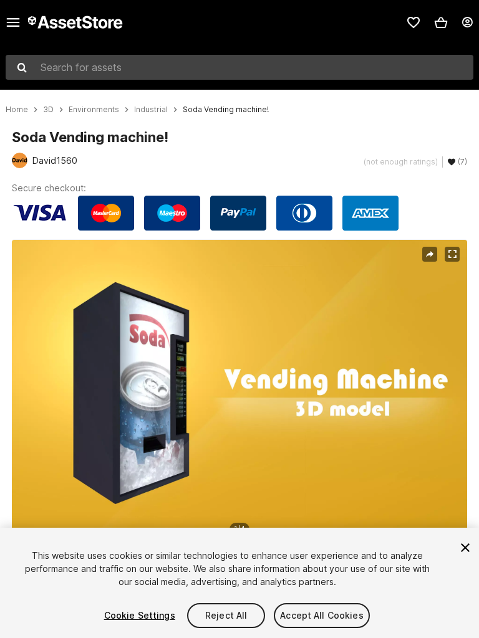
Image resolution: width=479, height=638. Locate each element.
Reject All (226, 615)
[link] (413, 22)
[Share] (429, 254)
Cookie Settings (139, 615)
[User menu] (467, 22)
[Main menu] (13, 22)
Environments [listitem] (94, 109)
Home (17, 109)
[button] (440, 22)
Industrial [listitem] (151, 109)
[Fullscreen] (452, 254)
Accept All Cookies (322, 615)
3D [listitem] (48, 109)
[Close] (465, 547)
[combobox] (239, 67)
